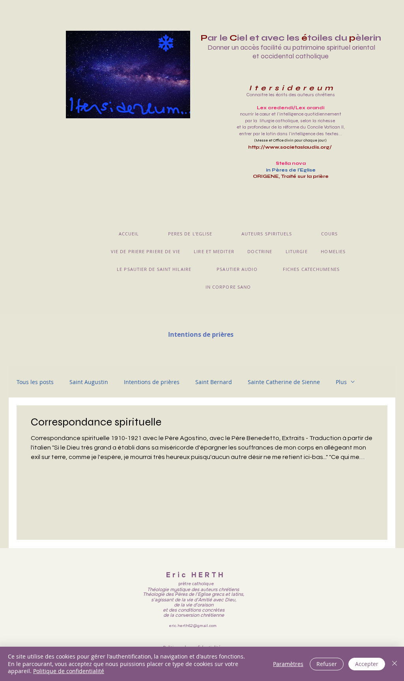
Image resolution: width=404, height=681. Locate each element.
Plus (341, 382)
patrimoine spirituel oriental (333, 47)
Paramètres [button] (288, 664)
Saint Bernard (213, 382)
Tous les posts (35, 382)
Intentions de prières (152, 382)
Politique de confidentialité (68, 671)
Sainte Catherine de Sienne (284, 382)
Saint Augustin (88, 382)
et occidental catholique (290, 56)
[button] (190, 233)
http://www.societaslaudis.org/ (290, 147)
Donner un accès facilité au (249, 47)
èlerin (368, 38)
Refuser (326, 664)
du (341, 38)
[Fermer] (394, 664)
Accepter (366, 664)
